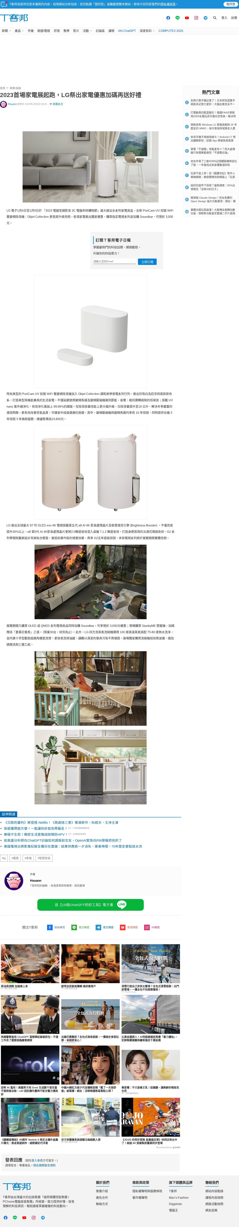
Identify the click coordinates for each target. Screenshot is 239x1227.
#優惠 (15, 858)
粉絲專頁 (60, 927)
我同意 (230, 4)
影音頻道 (132, 927)
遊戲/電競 (43, 30)
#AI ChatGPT (127, 30)
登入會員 (37, 1160)
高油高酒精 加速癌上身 (14, 986)
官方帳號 (84, 927)
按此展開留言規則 (44, 1165)
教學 (66, 30)
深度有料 (146, 30)
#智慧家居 (44, 858)
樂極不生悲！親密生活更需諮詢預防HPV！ (36, 834)
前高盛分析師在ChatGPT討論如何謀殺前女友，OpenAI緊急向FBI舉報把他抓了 (63, 840)
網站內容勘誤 (214, 1191)
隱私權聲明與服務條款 (147, 1191)
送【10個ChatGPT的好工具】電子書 (84, 905)
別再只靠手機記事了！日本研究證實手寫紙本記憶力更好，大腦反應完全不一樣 (213, 104)
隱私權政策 (168, 4)
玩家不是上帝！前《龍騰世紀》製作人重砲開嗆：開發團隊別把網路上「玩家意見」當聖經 (213, 177)
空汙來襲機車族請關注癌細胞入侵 (80, 1139)
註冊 (234, 17)
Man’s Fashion (179, 1197)
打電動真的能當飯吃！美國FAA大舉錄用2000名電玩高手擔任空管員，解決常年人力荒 (213, 116)
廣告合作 (102, 1197)
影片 (76, 30)
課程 (111, 30)
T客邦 (173, 1191)
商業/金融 (15, 88)
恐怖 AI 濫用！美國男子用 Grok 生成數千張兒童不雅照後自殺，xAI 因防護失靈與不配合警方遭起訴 (29, 1091)
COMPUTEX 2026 (171, 30)
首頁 (2, 88)
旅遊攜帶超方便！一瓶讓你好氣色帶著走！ (36, 828)
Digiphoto (175, 1204)
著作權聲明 (139, 1197)
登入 (224, 17)
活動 (86, 30)
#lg (4, 858)
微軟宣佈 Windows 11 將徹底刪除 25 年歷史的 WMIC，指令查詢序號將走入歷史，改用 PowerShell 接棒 (214, 128)
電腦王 (173, 1210)
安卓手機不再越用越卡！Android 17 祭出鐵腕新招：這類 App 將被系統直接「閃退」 (213, 140)
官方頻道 (108, 927)
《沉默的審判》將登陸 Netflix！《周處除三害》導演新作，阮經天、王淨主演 (61, 822)
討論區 (100, 30)
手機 (31, 30)
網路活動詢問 (214, 1204)
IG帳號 (156, 927)
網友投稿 (211, 1210)
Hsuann (12, 104)
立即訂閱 (147, 262)
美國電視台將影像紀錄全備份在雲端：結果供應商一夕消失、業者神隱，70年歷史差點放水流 (73, 846)
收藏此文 (58, 104)
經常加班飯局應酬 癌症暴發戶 (78, 986)
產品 (18, 30)
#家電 (28, 858)
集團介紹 (102, 1191)
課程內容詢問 (214, 1197)
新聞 (5, 30)
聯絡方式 (102, 1204)
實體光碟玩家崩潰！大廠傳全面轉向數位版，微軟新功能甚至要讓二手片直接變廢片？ (213, 213)
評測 (57, 30)
